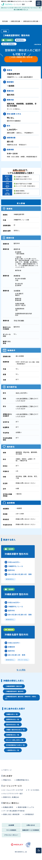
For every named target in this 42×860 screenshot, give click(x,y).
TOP (39, 851)
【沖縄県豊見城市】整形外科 (14, 691)
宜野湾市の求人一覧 (12, 719)
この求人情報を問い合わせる (21, 59)
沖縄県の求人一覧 (11, 714)
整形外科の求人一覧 (12, 724)
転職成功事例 (8, 807)
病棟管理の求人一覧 (12, 735)
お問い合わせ (31, 825)
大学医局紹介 (29, 814)
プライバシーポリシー (11, 835)
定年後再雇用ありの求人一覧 (15, 745)
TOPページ (7, 770)
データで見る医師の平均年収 (13, 811)
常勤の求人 (7, 780)
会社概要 (11, 825)
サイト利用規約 (11, 830)
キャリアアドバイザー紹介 (13, 793)
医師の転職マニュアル (26, 807)
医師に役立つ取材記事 (11, 814)
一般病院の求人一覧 (12, 750)
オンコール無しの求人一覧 (14, 740)
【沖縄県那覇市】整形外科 (13, 686)
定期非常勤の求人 (22, 780)
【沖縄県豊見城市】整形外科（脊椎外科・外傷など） (20, 697)
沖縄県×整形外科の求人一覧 (15, 730)
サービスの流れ (33, 790)
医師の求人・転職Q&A (11, 797)
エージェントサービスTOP (13, 790)
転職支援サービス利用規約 (30, 830)
